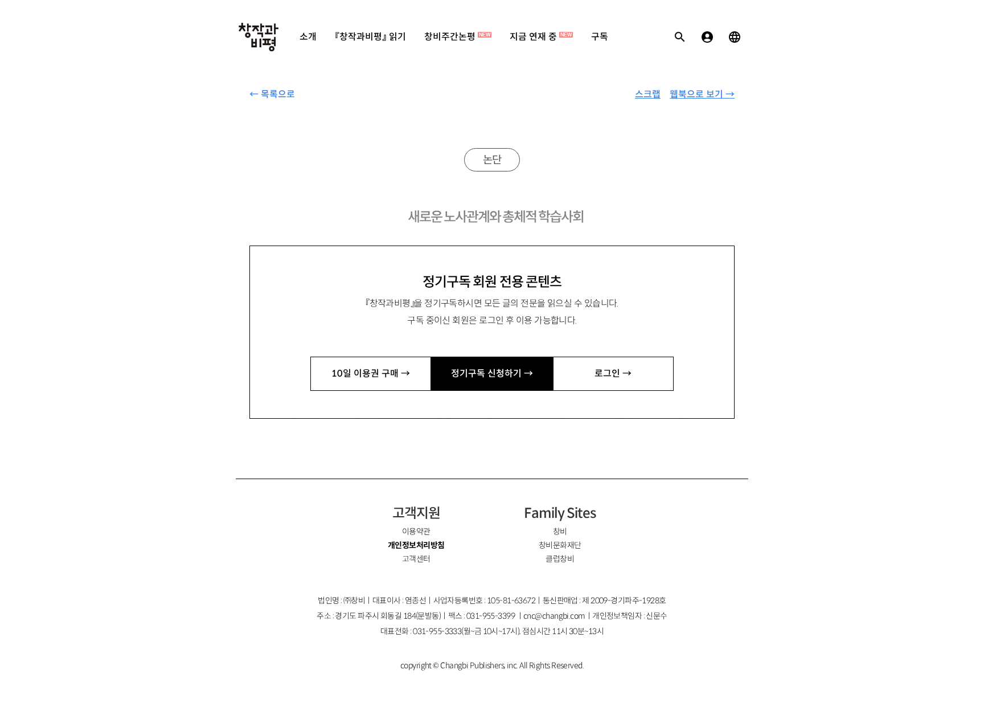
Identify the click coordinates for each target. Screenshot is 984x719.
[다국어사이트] (734, 37)
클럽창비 (560, 559)
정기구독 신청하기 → (492, 373)
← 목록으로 (272, 94)
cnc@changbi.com (554, 616)
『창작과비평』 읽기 (370, 37)
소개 (308, 37)
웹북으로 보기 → (702, 94)
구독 (599, 37)
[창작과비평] (258, 37)
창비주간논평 (457, 37)
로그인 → (613, 373)
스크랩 (648, 94)
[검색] (680, 37)
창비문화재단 (560, 545)
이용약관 (416, 531)
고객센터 (416, 559)
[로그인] (707, 37)
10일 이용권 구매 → (370, 373)
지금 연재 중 (541, 37)
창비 (560, 531)
